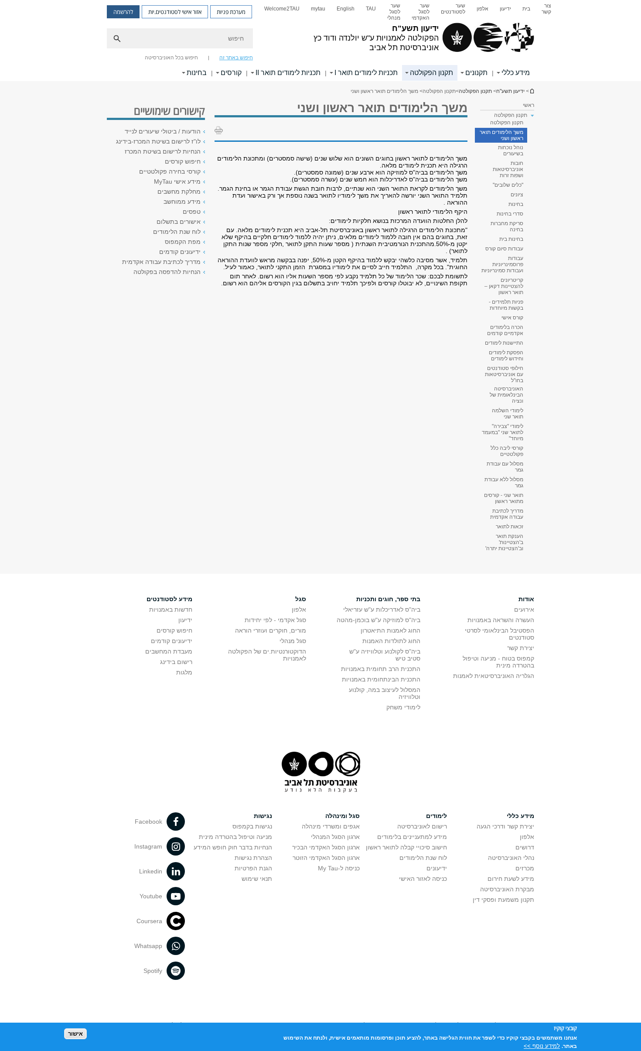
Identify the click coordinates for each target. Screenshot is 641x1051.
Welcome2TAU (282, 9)
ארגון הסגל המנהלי (335, 836)
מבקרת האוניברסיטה (507, 889)
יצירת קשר (520, 647)
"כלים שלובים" (508, 185)
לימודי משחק (403, 707)
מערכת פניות (231, 12)
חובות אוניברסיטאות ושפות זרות (508, 169)
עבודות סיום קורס (504, 249)
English (346, 9)
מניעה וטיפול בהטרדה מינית (235, 836)
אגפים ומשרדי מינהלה (331, 826)
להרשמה (123, 12)
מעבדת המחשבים (168, 651)
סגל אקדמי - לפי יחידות (275, 619)
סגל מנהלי (293, 640)
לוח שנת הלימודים (177, 231)
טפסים (192, 211)
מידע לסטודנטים (169, 599)
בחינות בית (511, 239)
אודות (526, 599)
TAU (371, 9)
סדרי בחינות (510, 214)
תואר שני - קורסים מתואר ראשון (503, 498)
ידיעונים (436, 868)
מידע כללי (515, 72)
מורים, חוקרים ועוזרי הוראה (270, 630)
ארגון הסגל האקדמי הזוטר (326, 857)
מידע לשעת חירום (511, 878)
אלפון (482, 9)
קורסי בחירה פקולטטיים (170, 171)
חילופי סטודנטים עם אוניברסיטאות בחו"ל (504, 374)
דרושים (524, 847)
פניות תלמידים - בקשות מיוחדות (506, 305)
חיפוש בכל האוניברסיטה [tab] (171, 58)
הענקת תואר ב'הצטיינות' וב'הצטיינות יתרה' (504, 542)
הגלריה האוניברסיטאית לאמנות (493, 675)
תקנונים (476, 72)
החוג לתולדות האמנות (391, 640)
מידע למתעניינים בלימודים (412, 836)
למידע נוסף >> (542, 1045)
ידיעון (505, 9)
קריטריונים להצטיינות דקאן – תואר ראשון (503, 286)
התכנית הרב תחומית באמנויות (380, 668)
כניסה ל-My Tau (339, 868)
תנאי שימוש (257, 878)
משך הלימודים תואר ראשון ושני (501, 135)
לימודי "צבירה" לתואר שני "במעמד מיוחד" (502, 432)
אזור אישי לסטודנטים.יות (174, 12)
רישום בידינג (176, 661)
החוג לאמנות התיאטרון (390, 630)
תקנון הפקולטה (431, 72)
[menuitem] (546, 12)
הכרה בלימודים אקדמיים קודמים (505, 330)
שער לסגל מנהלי (393, 12)
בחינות (197, 72)
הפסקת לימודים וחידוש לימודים (506, 355)
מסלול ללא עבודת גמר (503, 482)
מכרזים (524, 868)
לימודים (436, 815)
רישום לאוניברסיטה (422, 826)
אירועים (524, 609)
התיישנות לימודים (504, 343)
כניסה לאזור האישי (423, 878)
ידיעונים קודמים (180, 251)
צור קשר (546, 9)
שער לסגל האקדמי (421, 12)
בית (526, 9)
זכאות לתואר (509, 527)
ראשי (528, 105)
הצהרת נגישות (253, 857)
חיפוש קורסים (183, 161)
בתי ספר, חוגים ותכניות (388, 599)
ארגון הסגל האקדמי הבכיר (326, 847)
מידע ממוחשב (182, 201)
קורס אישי (512, 318)
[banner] (320, 40)
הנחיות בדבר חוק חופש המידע (233, 847)
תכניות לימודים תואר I (366, 72)
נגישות (263, 815)
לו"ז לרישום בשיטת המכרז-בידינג (158, 141)
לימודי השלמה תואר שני (507, 413)
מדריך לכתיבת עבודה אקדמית (506, 514)
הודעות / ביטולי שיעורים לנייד (163, 131)
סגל (300, 599)
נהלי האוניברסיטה (511, 857)
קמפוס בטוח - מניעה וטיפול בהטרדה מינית (498, 662)
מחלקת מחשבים (179, 191)
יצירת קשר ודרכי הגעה (505, 826)
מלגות (184, 672)
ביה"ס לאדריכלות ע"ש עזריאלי (381, 609)
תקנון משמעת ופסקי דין (503, 899)
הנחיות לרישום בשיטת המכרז (163, 151)
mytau (318, 9)
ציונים (517, 195)
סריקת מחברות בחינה (507, 226)
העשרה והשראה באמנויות (500, 619)
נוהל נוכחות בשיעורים (510, 150)
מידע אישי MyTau (177, 181)
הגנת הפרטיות (253, 868)
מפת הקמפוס (183, 241)
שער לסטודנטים (453, 9)
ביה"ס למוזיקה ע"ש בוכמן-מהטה (378, 619)
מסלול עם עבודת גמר (505, 467)
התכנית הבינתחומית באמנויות (381, 679)
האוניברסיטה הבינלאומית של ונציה (506, 395)
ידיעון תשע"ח (531, 91)
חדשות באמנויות (170, 609)
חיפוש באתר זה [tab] (236, 58)
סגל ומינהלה (342, 815)
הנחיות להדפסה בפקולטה (167, 271)
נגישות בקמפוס (252, 826)
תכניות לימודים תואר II (288, 72)
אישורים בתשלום (179, 221)
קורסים (231, 72)
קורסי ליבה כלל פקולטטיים (507, 451)
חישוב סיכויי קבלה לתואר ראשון (406, 847)
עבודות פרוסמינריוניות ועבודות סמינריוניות (502, 264)
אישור (75, 1033)
